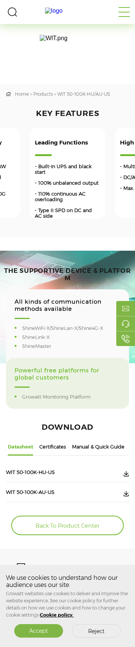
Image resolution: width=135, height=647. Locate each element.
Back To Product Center (67, 525)
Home (22, 94)
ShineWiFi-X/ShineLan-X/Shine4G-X (67, 328)
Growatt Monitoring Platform (61, 397)
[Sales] (125, 308)
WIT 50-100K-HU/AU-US (83, 94)
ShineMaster (41, 346)
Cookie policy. (57, 615)
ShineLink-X (40, 337)
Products (43, 94)
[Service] (125, 323)
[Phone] (125, 338)
